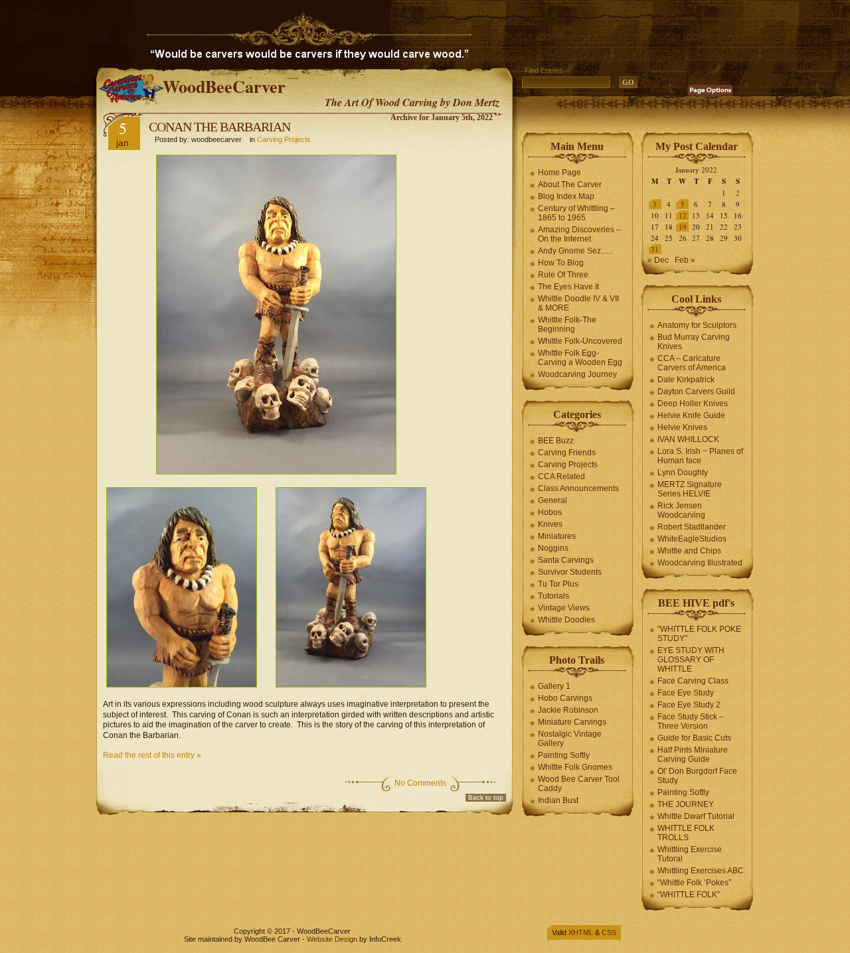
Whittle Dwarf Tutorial (695, 816)
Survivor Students (570, 572)
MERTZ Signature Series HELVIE (689, 489)
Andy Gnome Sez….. (575, 251)
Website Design (332, 939)
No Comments (420, 783)
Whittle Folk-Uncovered (580, 341)
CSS (609, 932)
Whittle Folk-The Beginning (567, 324)
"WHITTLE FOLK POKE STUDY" (699, 633)
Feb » (685, 260)
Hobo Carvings (565, 698)
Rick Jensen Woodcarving (681, 510)
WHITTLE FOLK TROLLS (686, 833)
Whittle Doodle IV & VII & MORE (578, 303)
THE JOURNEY (685, 804)
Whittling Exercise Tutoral (689, 854)
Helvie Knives (682, 427)
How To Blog (561, 262)
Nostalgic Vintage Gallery (570, 738)
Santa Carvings (566, 560)
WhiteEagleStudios (691, 539)
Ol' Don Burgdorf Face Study (697, 776)
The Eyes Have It (568, 286)
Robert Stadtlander (691, 527)
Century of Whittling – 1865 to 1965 (576, 213)
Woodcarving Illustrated (699, 562)
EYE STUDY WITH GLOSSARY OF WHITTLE (690, 660)
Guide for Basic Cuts (694, 738)
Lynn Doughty (682, 472)
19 (683, 227)
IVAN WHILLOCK (688, 439)
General (552, 500)
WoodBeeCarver (224, 86)
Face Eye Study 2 (689, 704)
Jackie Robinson (568, 710)
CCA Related (561, 476)
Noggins (553, 548)
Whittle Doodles (566, 619)
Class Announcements (578, 488)
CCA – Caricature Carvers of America (691, 363)
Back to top (485, 797)
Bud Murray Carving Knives (693, 341)
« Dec (658, 260)
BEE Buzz (556, 440)
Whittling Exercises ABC (700, 870)
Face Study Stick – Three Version (690, 721)
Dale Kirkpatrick (686, 379)
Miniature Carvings (572, 722)
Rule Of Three (563, 274)
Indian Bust (558, 800)
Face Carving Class (692, 681)
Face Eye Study (685, 692)
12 (683, 215)
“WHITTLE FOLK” (688, 894)
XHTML (580, 932)
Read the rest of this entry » (152, 755)
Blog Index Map (566, 196)
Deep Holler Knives (692, 403)
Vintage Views (564, 608)
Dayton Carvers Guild (696, 391)
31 (655, 249)
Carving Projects (284, 139)
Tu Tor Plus (558, 584)
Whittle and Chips (689, 550)
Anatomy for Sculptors (696, 325)
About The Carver (570, 184)
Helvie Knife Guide (691, 415)
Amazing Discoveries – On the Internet (579, 234)
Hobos (550, 512)
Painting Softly (564, 755)
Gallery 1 (554, 686)
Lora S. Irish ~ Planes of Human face (700, 456)
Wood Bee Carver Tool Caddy (579, 783)
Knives (550, 524)
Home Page (559, 172)
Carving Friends (567, 452)
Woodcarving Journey (577, 374)
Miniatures (557, 536)
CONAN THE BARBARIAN (219, 126)
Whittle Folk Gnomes (575, 767)
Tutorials (553, 596)
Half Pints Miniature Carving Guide (692, 754)
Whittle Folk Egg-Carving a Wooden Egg (580, 357)
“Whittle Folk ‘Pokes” (694, 882)
